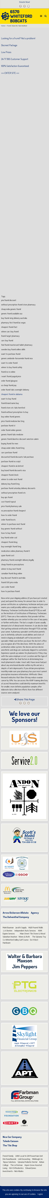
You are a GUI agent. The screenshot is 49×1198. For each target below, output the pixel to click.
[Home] (5, 16)
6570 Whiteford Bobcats (21, 16)
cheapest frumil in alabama (11, 394)
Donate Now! (24, 2)
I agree (40, 1194)
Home (3, 26)
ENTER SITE (10, 72)
